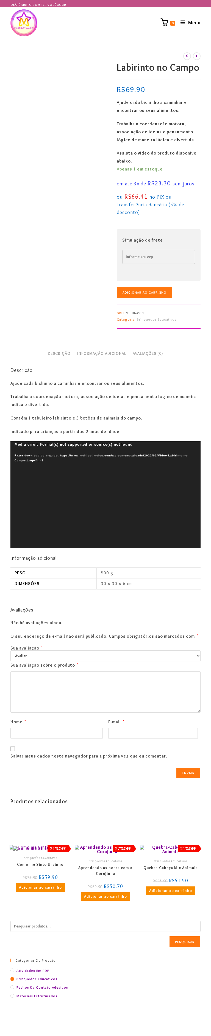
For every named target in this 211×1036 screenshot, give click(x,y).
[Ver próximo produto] (197, 56)
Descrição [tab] (59, 353)
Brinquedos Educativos (156, 319)
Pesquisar (185, 942)
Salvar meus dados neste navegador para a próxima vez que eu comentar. (88, 756)
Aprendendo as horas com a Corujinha (105, 870)
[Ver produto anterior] (187, 56)
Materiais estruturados (36, 996)
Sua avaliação (26, 648)
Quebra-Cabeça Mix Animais (170, 867)
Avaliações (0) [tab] (148, 353)
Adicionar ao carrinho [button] (40, 887)
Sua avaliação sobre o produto (44, 665)
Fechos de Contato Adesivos (42, 987)
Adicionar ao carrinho (144, 292)
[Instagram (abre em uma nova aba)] (199, 4)
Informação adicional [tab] (101, 353)
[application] (105, 494)
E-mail (116, 721)
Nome (18, 721)
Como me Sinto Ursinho (40, 864)
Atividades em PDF (32, 970)
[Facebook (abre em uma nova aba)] (195, 4)
